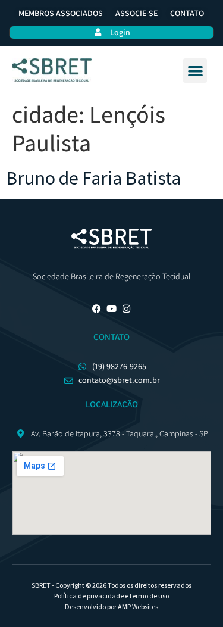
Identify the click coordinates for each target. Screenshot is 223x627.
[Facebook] (96, 308)
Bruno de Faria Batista (93, 178)
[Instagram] (126, 308)
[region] (111, 547)
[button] (195, 70)
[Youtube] (111, 308)
